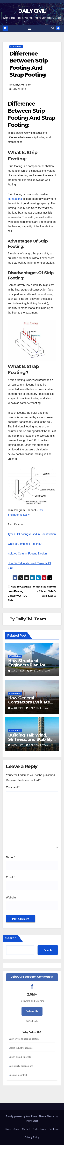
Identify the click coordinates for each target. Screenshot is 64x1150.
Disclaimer (54, 1129)
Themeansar (32, 1121)
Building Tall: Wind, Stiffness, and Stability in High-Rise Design (30, 739)
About (16, 1129)
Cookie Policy (39, 1129)
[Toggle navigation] (29, 28)
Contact (26, 1129)
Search (11, 938)
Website (11, 897)
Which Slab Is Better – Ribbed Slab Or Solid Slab (44, 591)
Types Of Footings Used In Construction (32, 534)
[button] (52, 28)
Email (10, 877)
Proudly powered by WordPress (22, 1116)
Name (10, 857)
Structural (16, 47)
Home (8, 1129)
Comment (12, 787)
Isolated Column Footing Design (27, 553)
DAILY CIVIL (32, 11)
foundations (15, 198)
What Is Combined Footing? (24, 543)
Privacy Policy (32, 1137)
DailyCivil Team (22, 84)
